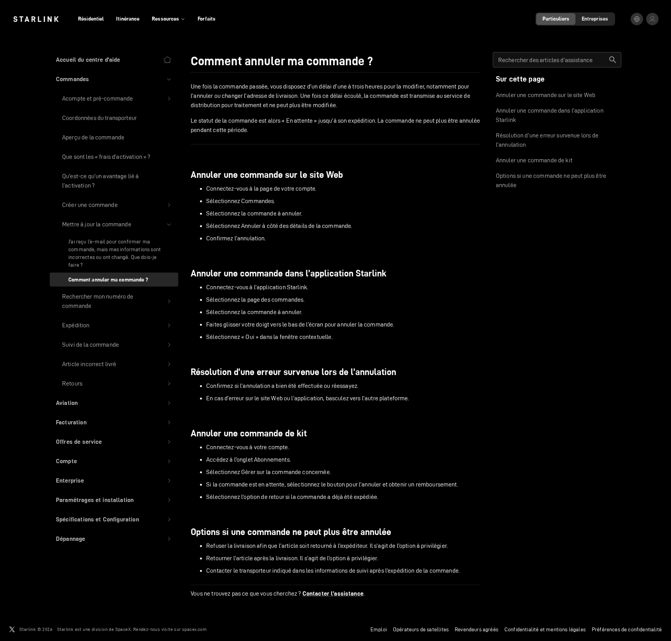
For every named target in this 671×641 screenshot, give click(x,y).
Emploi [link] (378, 629)
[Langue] (637, 19)
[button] (114, 79)
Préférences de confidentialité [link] (627, 629)
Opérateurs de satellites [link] (420, 629)
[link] (35, 19)
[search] (613, 60)
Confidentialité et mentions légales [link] (545, 629)
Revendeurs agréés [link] (476, 629)
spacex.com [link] (194, 629)
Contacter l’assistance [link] (332, 594)
